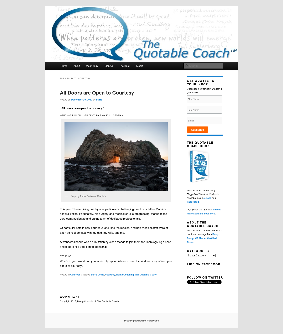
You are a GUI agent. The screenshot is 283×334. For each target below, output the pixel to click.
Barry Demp (97, 274)
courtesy (110, 274)
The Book (124, 66)
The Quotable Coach (146, 274)
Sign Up (109, 66)
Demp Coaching (125, 274)
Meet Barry (92, 66)
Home (64, 66)
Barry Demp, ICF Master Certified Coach (203, 238)
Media (139, 66)
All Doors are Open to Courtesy (97, 92)
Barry (99, 99)
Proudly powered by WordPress (141, 320)
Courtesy (75, 274)
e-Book (207, 198)
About (77, 66)
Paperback (193, 201)
